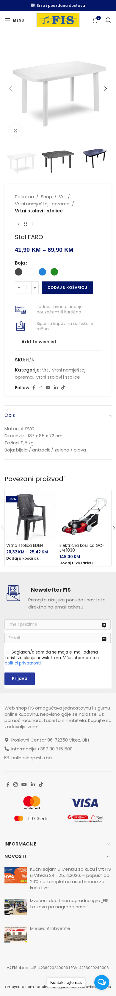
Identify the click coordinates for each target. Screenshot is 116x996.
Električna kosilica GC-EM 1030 (81, 548)
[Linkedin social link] (55, 388)
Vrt (62, 196)
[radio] (18, 272)
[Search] (109, 20)
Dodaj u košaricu (67, 287)
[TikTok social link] (63, 388)
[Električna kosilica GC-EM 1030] (84, 516)
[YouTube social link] (48, 388)
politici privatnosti (23, 663)
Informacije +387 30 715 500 (42, 749)
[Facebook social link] (34, 388)
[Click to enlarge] (15, 130)
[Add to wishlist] (48, 499)
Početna (24, 196)
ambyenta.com (19, 986)
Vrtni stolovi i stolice (39, 211)
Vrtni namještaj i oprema (42, 204)
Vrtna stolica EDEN (24, 545)
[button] (10, 89)
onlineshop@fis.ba (31, 758)
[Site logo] (58, 20)
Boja (20, 263)
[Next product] (32, 224)
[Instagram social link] (40, 388)
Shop (46, 196)
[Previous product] (18, 224)
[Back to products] (25, 224)
